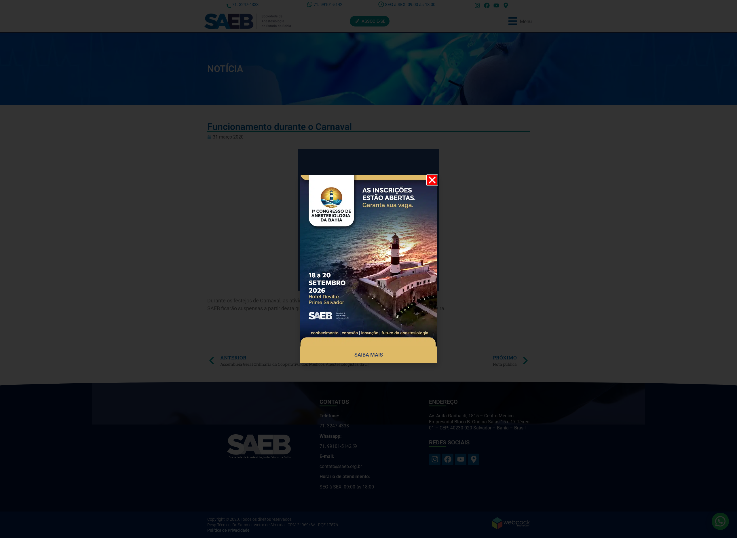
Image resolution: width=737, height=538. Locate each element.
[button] (432, 180)
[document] (368, 269)
